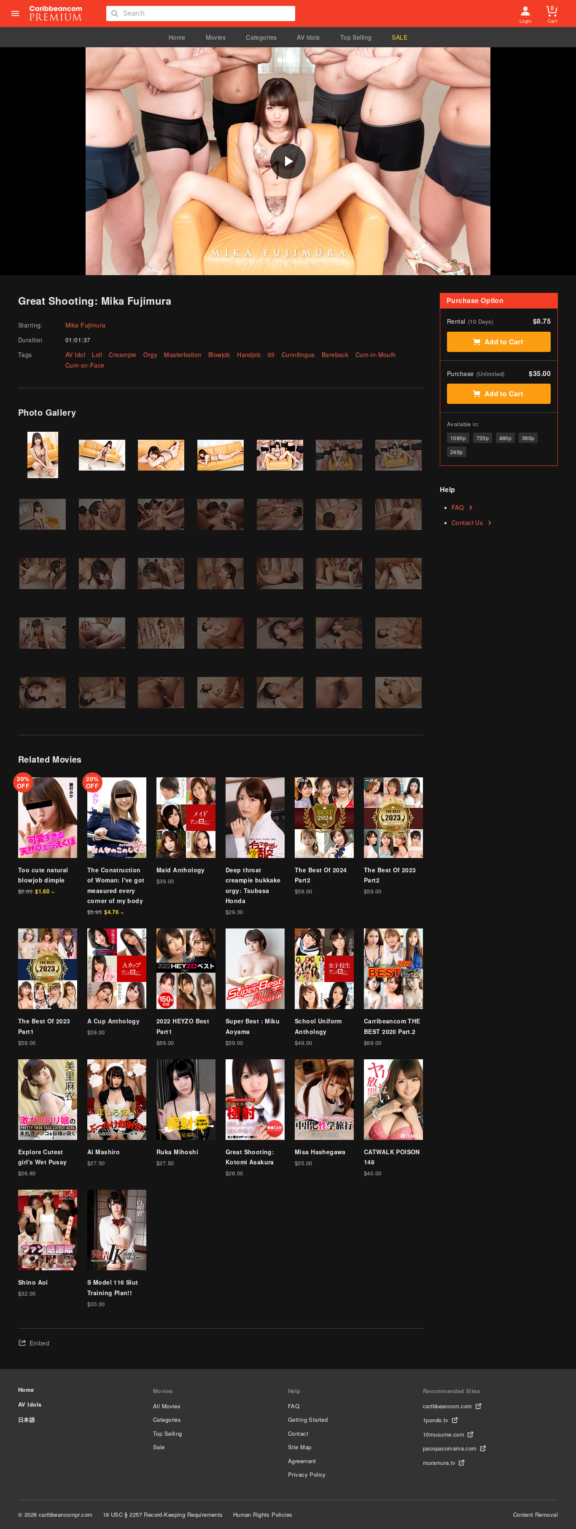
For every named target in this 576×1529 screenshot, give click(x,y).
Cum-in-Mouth (375, 354)
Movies (216, 37)
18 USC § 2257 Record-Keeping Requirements (163, 1514)
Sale (159, 1447)
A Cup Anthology (113, 1021)
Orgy (150, 354)
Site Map (299, 1447)
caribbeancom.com (447, 1406)
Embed (39, 1343)
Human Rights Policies (263, 1514)
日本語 (26, 1419)
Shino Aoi (33, 1282)
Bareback (335, 354)
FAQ (458, 507)
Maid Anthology (180, 870)
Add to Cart (503, 341)
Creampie (122, 354)
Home (177, 37)
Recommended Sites (451, 1391)
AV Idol (75, 354)
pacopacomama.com (450, 1448)
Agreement (302, 1461)
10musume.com (443, 1434)
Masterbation (182, 354)
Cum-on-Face (85, 365)
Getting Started (308, 1419)
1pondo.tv (436, 1420)
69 (271, 354)
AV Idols (308, 37)
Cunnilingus (298, 354)
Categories (261, 37)
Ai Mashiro (103, 1151)
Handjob (249, 354)
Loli (97, 354)
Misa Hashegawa (320, 1151)
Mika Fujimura (85, 325)
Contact (298, 1433)
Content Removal (535, 1514)
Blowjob (219, 354)
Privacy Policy (307, 1474)
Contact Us (467, 522)
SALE (399, 37)
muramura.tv (439, 1463)
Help (294, 1391)
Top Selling (356, 37)
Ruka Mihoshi (177, 1151)
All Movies (166, 1406)
